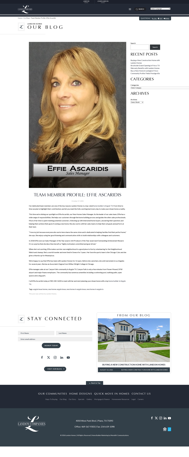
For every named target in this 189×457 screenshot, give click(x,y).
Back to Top (95, 383)
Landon (86, 1)
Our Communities (52, 393)
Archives (134, 99)
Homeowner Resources (120, 399)
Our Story (72, 399)
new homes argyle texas (57, 289)
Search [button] (141, 9)
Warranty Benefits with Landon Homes (145, 68)
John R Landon (102, 1)
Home (20, 18)
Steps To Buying (51, 399)
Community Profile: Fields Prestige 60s (145, 73)
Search (133, 43)
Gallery (89, 399)
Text (161, 18)
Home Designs (80, 393)
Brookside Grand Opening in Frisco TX (145, 65)
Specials (81, 399)
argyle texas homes (40, 289)
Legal (133, 399)
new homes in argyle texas (76, 289)
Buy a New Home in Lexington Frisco (144, 71)
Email (167, 18)
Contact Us (141, 393)
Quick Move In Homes (112, 393)
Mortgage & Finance (102, 399)
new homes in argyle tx (95, 289)
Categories (135, 85)
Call (155, 18)
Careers (141, 399)
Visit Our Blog (54, 369)
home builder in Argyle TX (103, 206)
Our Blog (26, 18)
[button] (130, 9)
